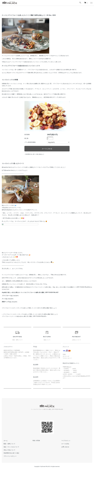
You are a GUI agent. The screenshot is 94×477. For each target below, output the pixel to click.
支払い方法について (9, 450)
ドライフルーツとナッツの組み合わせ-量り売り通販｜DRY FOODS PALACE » (24, 316)
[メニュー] (91, 3)
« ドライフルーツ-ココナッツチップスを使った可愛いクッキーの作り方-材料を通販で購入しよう (30, 314)
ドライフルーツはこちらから (10, 295)
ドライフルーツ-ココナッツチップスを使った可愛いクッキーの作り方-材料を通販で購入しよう (29, 308)
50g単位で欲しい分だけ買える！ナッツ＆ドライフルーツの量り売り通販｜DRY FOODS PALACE (30, 292)
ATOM (38, 440)
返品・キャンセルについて (11, 447)
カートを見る (65, 444)
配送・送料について (9, 444)
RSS (34, 440)
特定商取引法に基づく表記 (11, 453)
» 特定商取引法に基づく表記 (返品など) (34, 154)
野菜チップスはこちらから (9, 302)
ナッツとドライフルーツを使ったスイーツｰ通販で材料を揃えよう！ (24, 15)
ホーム (6, 440)
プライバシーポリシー (10, 456)
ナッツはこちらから (7, 298)
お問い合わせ (65, 447)
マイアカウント (65, 440)
